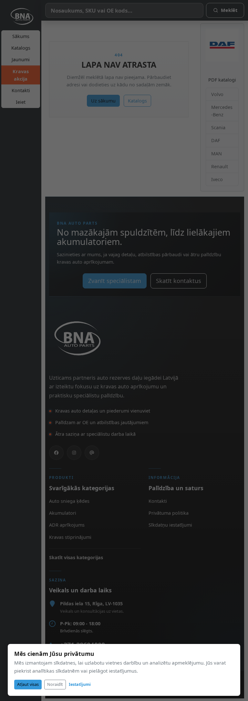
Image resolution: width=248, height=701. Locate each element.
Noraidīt (55, 684)
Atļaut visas (28, 684)
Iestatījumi (80, 684)
